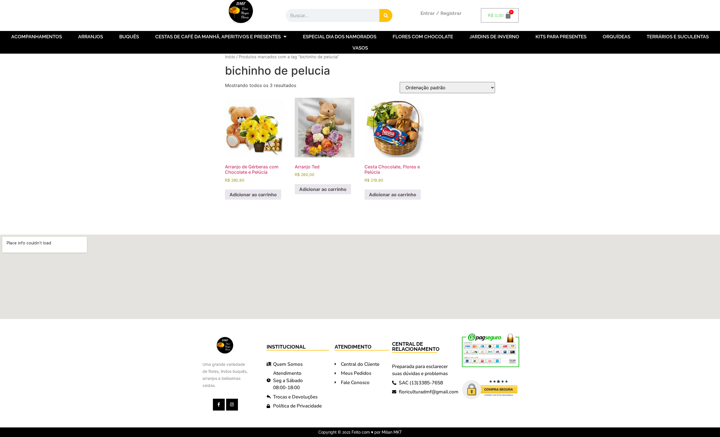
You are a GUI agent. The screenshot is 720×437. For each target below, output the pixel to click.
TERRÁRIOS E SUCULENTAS (678, 36)
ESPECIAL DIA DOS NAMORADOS (339, 36)
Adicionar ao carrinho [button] (253, 194)
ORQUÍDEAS (616, 36)
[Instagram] (232, 405)
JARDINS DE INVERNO (494, 36)
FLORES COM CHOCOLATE (423, 36)
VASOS (360, 48)
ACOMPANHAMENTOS (36, 36)
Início (230, 56)
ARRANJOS (90, 36)
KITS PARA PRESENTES (561, 36)
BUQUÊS (129, 36)
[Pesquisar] (385, 15)
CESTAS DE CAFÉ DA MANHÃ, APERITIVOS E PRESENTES (218, 36)
